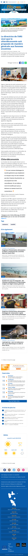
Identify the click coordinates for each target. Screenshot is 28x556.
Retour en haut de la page (9, 360)
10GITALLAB (20, 554)
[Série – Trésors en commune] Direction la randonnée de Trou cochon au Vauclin (16, 385)
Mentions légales (5, 486)
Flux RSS (23, 477)
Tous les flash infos (14, 401)
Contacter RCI (14, 482)
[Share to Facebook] (20, 63)
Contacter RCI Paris (21, 482)
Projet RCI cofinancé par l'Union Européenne (10, 547)
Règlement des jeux (20, 486)
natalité (13, 224)
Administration (12, 486)
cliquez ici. (4, 218)
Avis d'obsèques (4, 477)
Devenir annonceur (5, 484)
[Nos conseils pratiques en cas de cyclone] (21, 10)
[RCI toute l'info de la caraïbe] (4, 2)
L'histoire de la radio (5, 482)
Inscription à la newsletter (13, 474)
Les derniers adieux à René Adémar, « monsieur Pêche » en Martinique (15, 377)
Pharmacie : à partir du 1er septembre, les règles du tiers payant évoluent (16, 389)
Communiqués (12, 477)
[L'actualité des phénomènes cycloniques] (7, 10)
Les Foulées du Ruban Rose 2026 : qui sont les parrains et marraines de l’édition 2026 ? (16, 381)
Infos (2, 474)
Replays (5, 474)
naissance (5, 224)
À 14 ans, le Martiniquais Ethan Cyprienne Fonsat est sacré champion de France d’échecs (16, 397)
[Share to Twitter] (23, 63)
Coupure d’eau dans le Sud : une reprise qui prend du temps (16, 393)
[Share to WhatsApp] (26, 63)
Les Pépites (18, 477)
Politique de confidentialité (16, 484)
